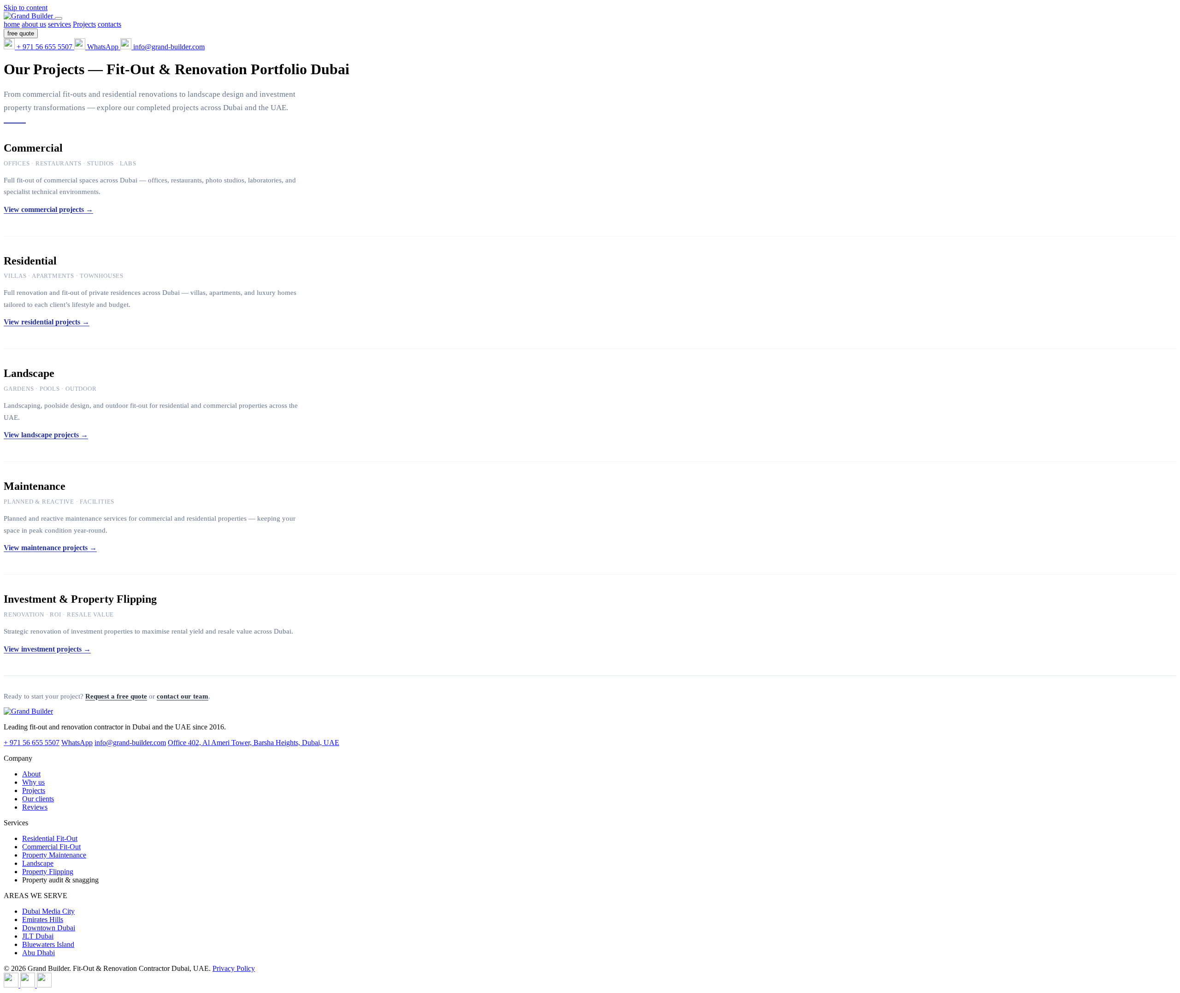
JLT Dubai (37, 936)
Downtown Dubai (48, 928)
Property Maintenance (54, 855)
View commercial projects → (48, 209)
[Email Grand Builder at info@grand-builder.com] (44, 985)
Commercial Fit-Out (51, 847)
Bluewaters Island (48, 944)
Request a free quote (116, 696)
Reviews (34, 807)
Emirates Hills (42, 919)
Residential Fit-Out (49, 838)
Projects (33, 790)
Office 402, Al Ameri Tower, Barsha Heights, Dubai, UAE (253, 742)
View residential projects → (46, 322)
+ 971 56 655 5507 (31, 742)
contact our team (182, 696)
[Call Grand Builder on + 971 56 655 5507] (12, 985)
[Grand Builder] (29, 16)
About (31, 774)
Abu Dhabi (38, 953)
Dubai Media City (48, 911)
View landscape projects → (46, 435)
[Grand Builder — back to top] (28, 711)
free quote (20, 33)
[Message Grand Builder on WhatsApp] (28, 985)
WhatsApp (77, 742)
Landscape (37, 863)
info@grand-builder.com (130, 742)
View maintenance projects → (50, 548)
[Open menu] (58, 18)
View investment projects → (47, 649)
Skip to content (25, 8)
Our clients (38, 799)
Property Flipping (47, 871)
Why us (33, 782)
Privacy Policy (233, 968)
